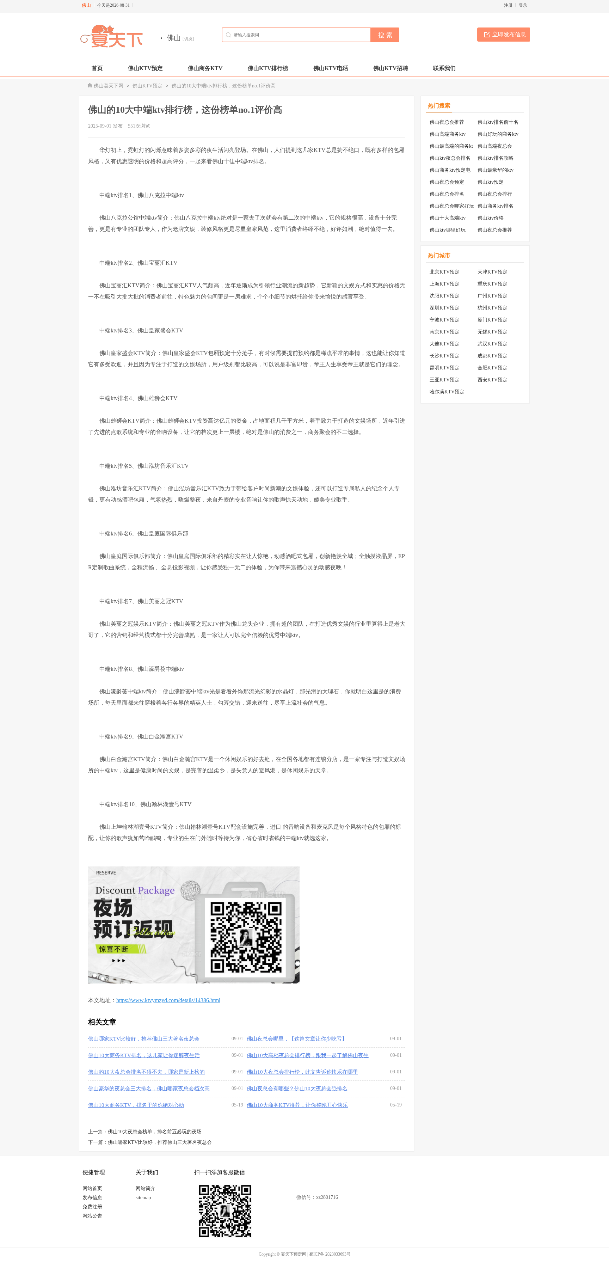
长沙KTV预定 (445, 355)
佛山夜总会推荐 (447, 122)
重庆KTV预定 (493, 284)
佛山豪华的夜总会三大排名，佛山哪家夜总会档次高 (149, 1088)
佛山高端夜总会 (495, 146)
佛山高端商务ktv (448, 134)
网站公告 (92, 1216)
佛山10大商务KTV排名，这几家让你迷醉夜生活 (144, 1055)
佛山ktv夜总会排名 (450, 158)
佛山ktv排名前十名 (498, 122)
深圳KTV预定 (445, 308)
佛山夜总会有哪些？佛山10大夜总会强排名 (297, 1088)
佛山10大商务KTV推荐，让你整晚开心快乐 (297, 1105)
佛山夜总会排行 (495, 194)
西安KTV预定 (493, 379)
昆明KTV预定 (445, 367)
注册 (508, 5)
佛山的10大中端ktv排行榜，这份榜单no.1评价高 (224, 85)
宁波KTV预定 (445, 320)
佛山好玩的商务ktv (498, 134)
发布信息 (92, 1197)
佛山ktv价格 (491, 218)
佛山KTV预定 (147, 85)
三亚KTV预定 (445, 379)
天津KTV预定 (493, 272)
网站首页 (92, 1188)
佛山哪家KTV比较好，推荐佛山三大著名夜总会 (143, 1039)
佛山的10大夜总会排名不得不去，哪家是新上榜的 (146, 1072)
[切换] (188, 38)
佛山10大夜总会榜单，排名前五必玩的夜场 (155, 1131)
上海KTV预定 (445, 284)
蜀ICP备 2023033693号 (330, 1254)
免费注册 (92, 1206)
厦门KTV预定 (493, 320)
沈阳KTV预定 (445, 296)
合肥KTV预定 (493, 367)
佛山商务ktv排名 (495, 206)
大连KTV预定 (445, 344)
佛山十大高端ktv (448, 218)
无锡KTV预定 (493, 332)
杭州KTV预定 (493, 308)
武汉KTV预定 (493, 344)
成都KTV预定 (493, 355)
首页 (97, 68)
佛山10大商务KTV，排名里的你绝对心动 (136, 1105)
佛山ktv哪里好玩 (448, 230)
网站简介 (145, 1188)
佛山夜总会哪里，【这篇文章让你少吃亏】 (297, 1039)
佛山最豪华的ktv (495, 170)
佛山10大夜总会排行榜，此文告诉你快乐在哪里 (302, 1072)
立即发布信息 (509, 34)
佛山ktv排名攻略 (495, 158)
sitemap (143, 1197)
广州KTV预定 (493, 296)
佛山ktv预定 (491, 182)
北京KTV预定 (445, 272)
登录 (523, 5)
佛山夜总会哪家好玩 (452, 206)
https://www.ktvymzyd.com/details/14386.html (168, 1000)
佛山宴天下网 (108, 85)
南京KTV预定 (445, 332)
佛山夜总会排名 (447, 194)
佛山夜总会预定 (447, 182)
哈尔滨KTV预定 (447, 391)
